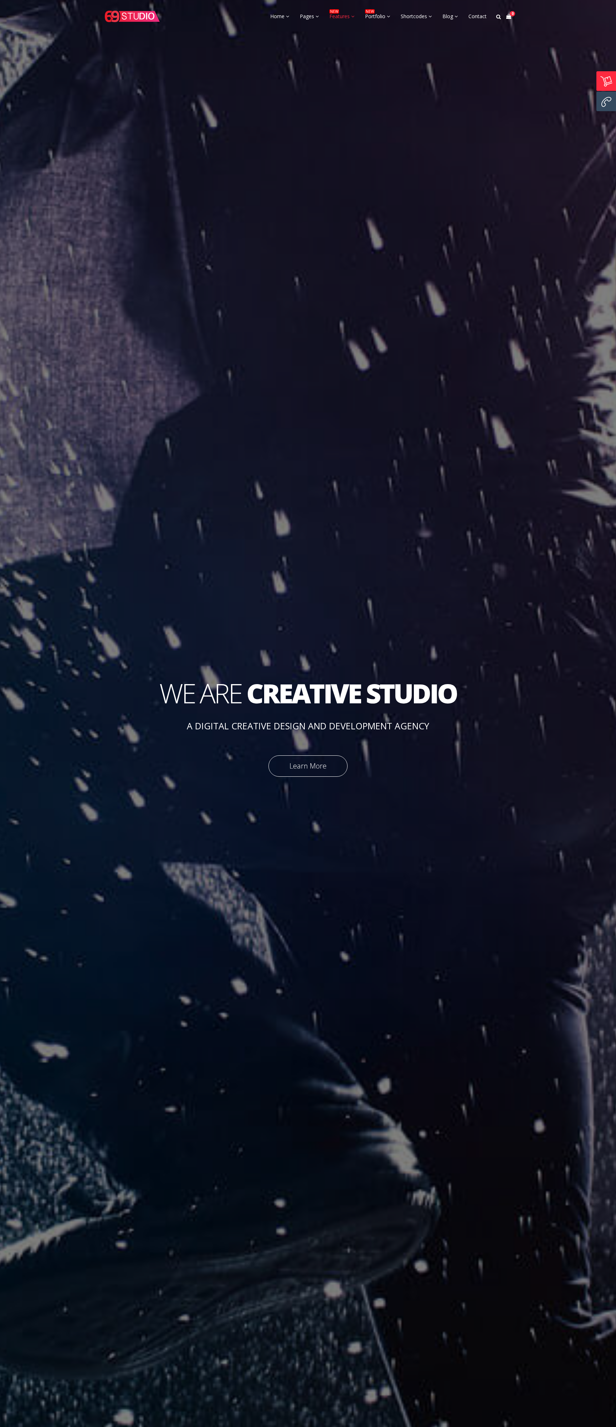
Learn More (308, 766)
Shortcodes (414, 16)
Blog (448, 16)
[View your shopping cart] (508, 16)
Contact (477, 16)
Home (278, 16)
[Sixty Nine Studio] (132, 16)
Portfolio (376, 16)
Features (340, 16)
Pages (307, 16)
